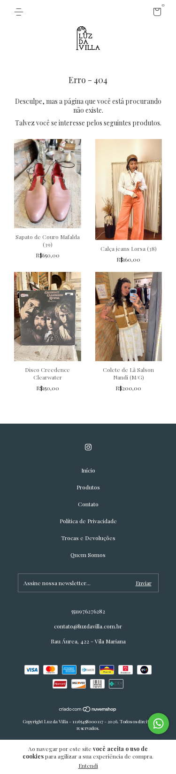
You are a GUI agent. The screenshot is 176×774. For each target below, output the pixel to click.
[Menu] (20, 12)
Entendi (88, 765)
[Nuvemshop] (88, 709)
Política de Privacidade (88, 521)
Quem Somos (88, 554)
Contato (88, 504)
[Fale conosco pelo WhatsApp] (158, 723)
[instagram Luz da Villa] (88, 447)
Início (88, 470)
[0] (155, 13)
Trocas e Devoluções (88, 538)
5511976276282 (88, 611)
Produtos (88, 487)
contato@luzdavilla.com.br (88, 626)
